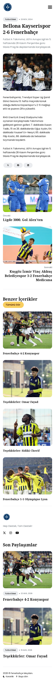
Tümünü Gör (13, 304)
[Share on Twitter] (8, 165)
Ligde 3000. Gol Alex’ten (23, 219)
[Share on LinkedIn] (28, 165)
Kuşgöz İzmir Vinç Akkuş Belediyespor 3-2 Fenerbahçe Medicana (28, 275)
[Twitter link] (4, 533)
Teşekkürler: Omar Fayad (20, 402)
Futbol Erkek (10, 19)
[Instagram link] (11, 533)
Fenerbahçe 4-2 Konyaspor (21, 353)
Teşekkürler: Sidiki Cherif (21, 450)
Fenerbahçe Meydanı (21, 673)
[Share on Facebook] (18, 165)
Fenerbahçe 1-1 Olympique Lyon (25, 499)
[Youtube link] (17, 533)
